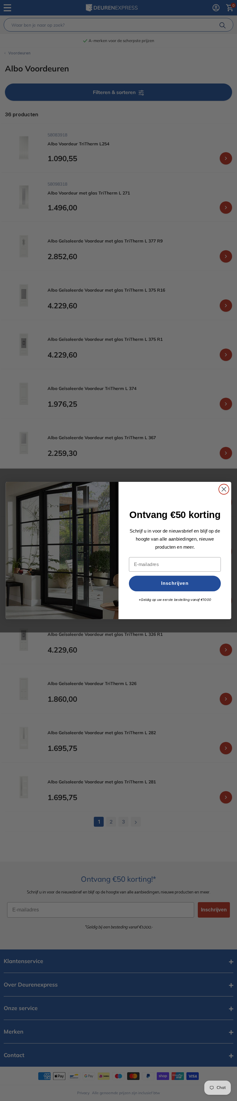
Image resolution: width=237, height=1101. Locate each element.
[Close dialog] (224, 489)
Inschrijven (175, 583)
